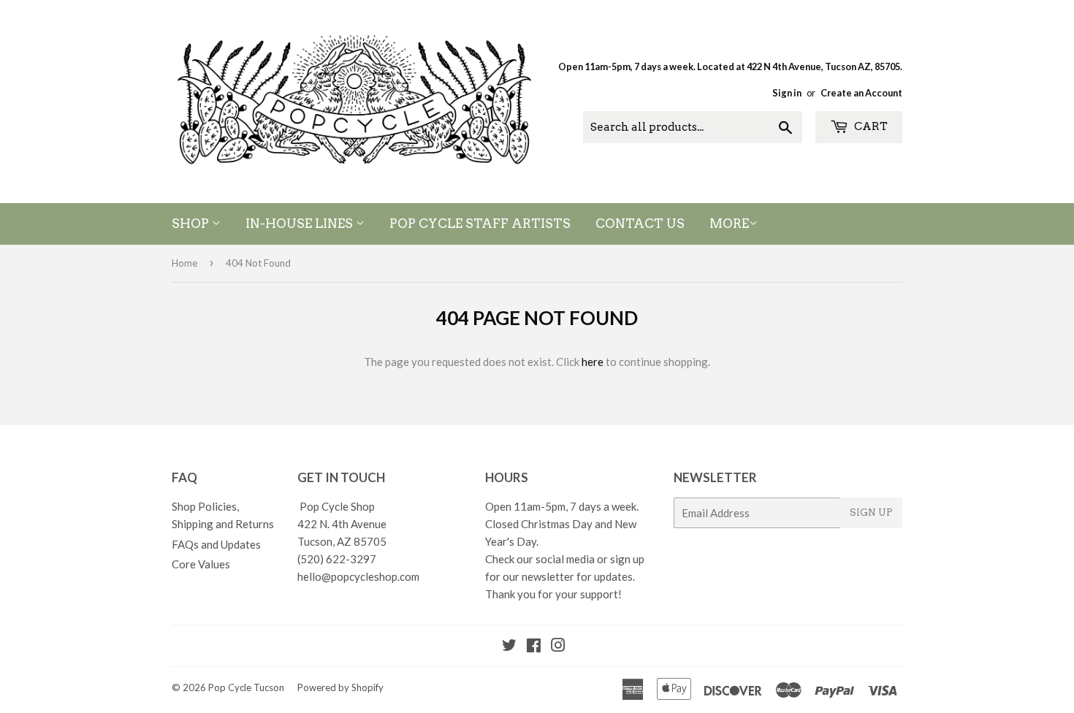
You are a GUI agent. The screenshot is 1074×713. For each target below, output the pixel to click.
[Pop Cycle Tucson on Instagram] (558, 646)
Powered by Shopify (340, 687)
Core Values (201, 564)
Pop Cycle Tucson (246, 687)
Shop (192, 223)
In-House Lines (300, 223)
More (729, 223)
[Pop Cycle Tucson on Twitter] (509, 646)
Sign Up (871, 512)
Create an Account (861, 93)
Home (184, 263)
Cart (870, 126)
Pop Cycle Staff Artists (480, 223)
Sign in (786, 93)
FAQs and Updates (216, 544)
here (592, 361)
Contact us (640, 223)
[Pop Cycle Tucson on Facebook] (533, 646)
